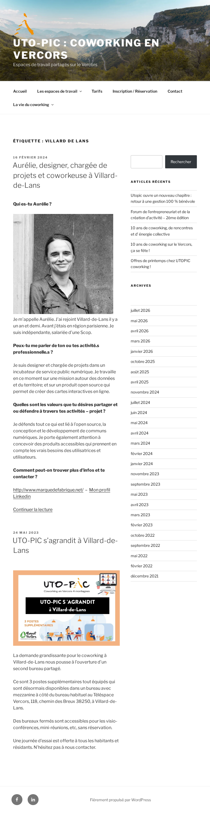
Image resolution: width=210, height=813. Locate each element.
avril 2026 (139, 330)
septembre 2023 (145, 484)
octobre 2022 (142, 535)
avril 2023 (139, 504)
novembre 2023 (145, 473)
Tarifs (97, 91)
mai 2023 (139, 494)
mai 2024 (139, 422)
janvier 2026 (142, 351)
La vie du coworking (31, 104)
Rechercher (181, 161)
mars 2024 (140, 443)
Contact (175, 91)
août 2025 (140, 371)
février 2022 (141, 565)
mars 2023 (140, 514)
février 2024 (142, 453)
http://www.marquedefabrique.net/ (48, 489)
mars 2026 (140, 341)
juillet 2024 (140, 402)
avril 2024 (139, 433)
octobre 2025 (143, 361)
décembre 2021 (145, 576)
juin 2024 (139, 412)
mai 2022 (139, 555)
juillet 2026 (140, 310)
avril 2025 (139, 382)
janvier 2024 (142, 463)
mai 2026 (139, 320)
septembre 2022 (145, 545)
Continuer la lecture (32, 509)
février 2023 (142, 525)
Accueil (20, 91)
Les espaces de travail (57, 91)
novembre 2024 (145, 392)
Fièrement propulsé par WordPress (120, 799)
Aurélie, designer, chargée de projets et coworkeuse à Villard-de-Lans (65, 175)
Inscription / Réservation (135, 91)
